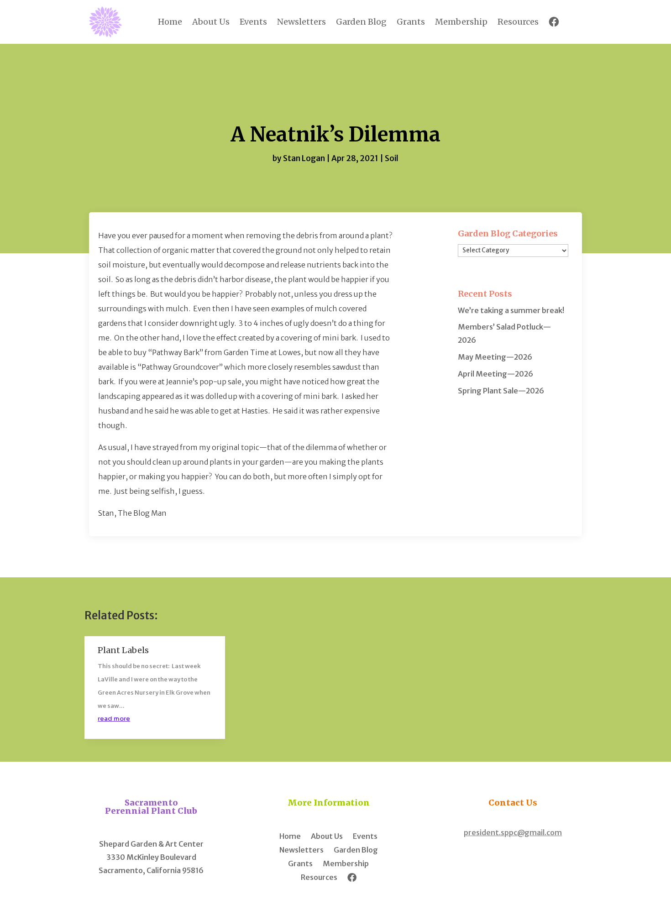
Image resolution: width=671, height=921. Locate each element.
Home (170, 21)
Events (253, 21)
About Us (211, 21)
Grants (411, 21)
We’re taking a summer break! (511, 310)
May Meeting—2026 (495, 356)
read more (114, 718)
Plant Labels (123, 650)
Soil (391, 158)
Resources (518, 21)
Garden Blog (361, 21)
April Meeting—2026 (495, 373)
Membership (461, 21)
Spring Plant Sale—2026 (501, 390)
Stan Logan (304, 158)
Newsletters (301, 21)
